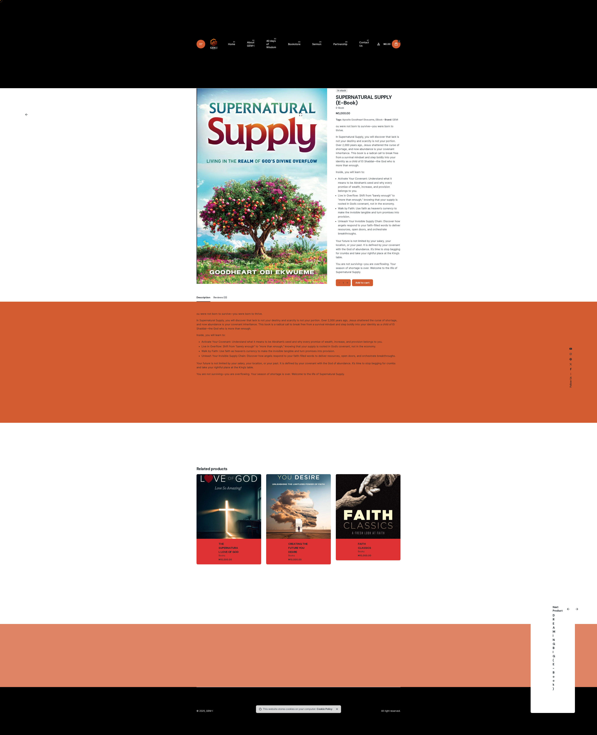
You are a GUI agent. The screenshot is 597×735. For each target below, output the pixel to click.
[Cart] (396, 44)
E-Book (340, 107)
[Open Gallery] (300, 114)
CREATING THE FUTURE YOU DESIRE (298, 548)
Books (222, 555)
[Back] (26, 114)
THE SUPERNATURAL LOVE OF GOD (228, 548)
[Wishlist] (378, 44)
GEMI (395, 119)
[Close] (337, 709)
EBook (379, 119)
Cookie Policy (324, 709)
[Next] (577, 609)
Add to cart (229, 516)
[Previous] (568, 609)
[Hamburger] (201, 44)
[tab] (203, 301)
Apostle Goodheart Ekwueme (358, 119)
